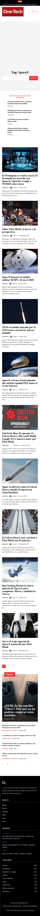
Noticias (5, 187)
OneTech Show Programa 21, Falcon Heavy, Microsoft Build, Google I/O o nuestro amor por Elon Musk (19, 437)
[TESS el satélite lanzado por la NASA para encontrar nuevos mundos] (20, 311)
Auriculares (6, 738)
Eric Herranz (16, 445)
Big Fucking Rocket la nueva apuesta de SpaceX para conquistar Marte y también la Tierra (19, 589)
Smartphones (6, 833)
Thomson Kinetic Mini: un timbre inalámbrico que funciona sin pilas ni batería (18, 130)
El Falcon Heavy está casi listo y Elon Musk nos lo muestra (19, 539)
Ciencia (5, 283)
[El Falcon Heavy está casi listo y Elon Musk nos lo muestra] (20, 521)
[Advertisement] (20, 50)
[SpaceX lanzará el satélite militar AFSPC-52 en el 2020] (20, 261)
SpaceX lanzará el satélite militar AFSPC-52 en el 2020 (17, 278)
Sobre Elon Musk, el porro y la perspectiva (19, 230)
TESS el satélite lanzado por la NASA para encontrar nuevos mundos (19, 330)
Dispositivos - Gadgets (10, 730)
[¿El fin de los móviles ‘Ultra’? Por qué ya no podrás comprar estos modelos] (20, 698)
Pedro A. (15, 187)
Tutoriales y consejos (10, 758)
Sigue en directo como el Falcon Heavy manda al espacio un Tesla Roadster (19, 489)
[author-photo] (11, 188)
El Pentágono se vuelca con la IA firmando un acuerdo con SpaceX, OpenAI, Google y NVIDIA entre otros (20, 179)
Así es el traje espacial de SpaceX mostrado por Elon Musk (17, 644)
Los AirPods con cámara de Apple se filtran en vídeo (20, 4)
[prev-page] (3, 764)
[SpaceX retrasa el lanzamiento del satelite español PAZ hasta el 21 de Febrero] (20, 364)
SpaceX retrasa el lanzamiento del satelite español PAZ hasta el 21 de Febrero (19, 383)
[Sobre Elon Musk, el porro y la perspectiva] (20, 213)
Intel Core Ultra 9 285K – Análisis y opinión (17, 854)
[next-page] (12, 666)
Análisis (5, 748)
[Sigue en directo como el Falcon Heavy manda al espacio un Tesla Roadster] (20, 471)
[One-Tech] (13, 11)
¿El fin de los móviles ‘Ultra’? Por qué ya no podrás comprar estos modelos (19, 710)
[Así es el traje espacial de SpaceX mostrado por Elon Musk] (20, 625)
